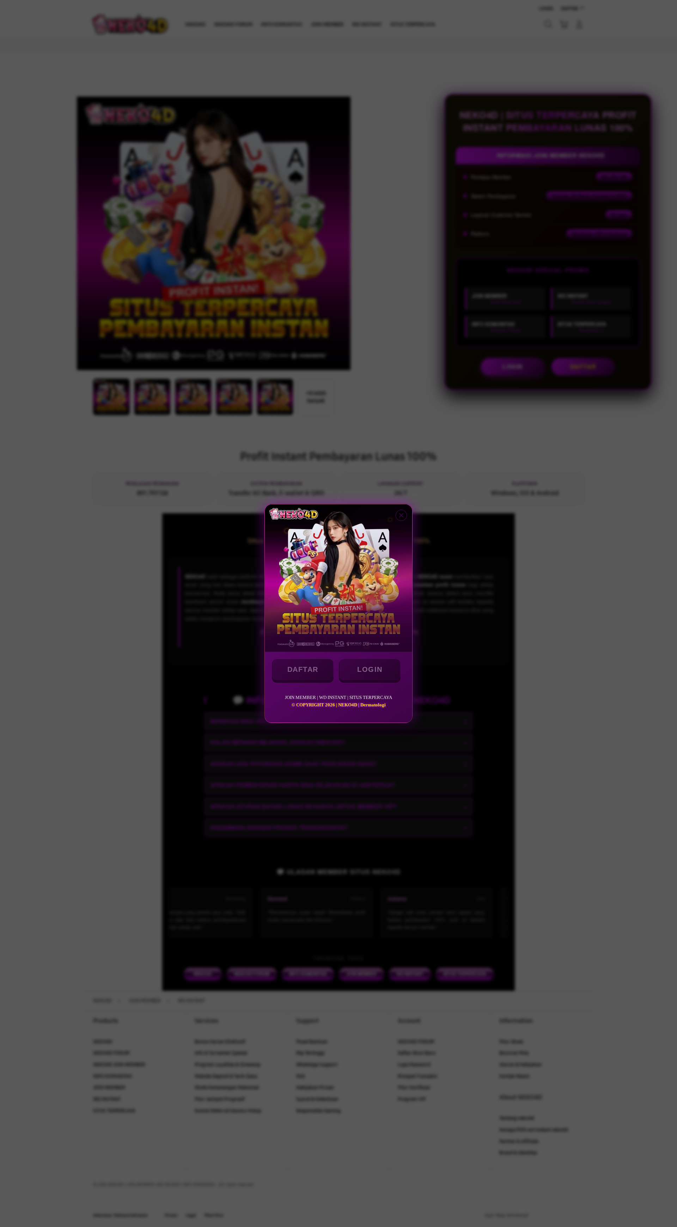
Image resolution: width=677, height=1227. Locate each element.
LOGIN (370, 669)
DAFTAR (302, 669)
